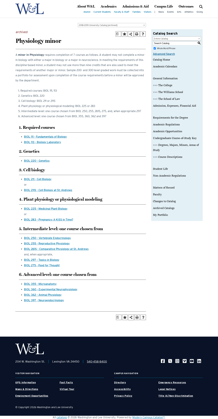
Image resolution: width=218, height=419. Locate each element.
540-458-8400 (97, 361)
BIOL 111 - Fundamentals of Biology (45, 136)
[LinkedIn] (199, 361)
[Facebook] (163, 361)
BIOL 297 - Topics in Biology (41, 260)
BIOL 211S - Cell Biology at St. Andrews (48, 190)
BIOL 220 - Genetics (37, 160)
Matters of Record (164, 187)
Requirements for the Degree (170, 117)
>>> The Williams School (168, 92)
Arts (179, 12)
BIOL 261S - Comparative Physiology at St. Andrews (56, 249)
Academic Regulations (166, 124)
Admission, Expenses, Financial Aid (174, 105)
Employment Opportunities (31, 395)
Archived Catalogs (164, 208)
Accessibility (122, 389)
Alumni (86, 12)
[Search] (201, 6)
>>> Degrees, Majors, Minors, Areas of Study (176, 147)
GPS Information (25, 382)
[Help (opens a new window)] (143, 34)
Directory (120, 382)
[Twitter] (170, 361)
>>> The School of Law (166, 99)
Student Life (160, 169)
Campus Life (163, 6)
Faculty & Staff (121, 12)
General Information (165, 78)
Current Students (102, 12)
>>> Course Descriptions (167, 157)
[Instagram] (177, 361)
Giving (200, 12)
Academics (108, 6)
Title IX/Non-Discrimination (175, 395)
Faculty (157, 194)
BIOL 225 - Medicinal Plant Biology (45, 208)
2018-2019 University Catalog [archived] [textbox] (98, 25)
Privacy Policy (123, 395)
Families (137, 12)
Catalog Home (161, 59)
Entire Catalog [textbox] (161, 38)
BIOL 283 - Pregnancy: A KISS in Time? (48, 219)
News (161, 12)
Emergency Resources (172, 382)
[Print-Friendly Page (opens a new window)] (136, 34)
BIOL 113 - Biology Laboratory (42, 142)
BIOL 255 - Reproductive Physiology (47, 243)
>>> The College (162, 85)
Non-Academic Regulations (169, 175)
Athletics (188, 12)
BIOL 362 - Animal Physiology (42, 295)
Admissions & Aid (135, 6)
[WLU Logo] (29, 8)
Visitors (147, 12)
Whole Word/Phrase (166, 48)
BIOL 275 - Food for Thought (42, 265)
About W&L (86, 6)
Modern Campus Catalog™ (148, 417)
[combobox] (112, 25)
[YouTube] (192, 361)
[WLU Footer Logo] (29, 349)
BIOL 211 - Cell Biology (37, 179)
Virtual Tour (67, 389)
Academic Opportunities (167, 131)
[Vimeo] (184, 361)
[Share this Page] (131, 34)
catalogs (62, 417)
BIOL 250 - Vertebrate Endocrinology (47, 238)
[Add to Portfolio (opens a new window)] (124, 34)
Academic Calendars (165, 66)
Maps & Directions (26, 389)
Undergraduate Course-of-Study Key (175, 138)
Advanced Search (164, 54)
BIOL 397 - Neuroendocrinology (44, 300)
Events (170, 12)
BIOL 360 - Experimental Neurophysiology (50, 289)
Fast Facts (66, 382)
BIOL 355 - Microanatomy (40, 284)
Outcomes (186, 6)
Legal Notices (167, 389)
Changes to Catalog (164, 201)
